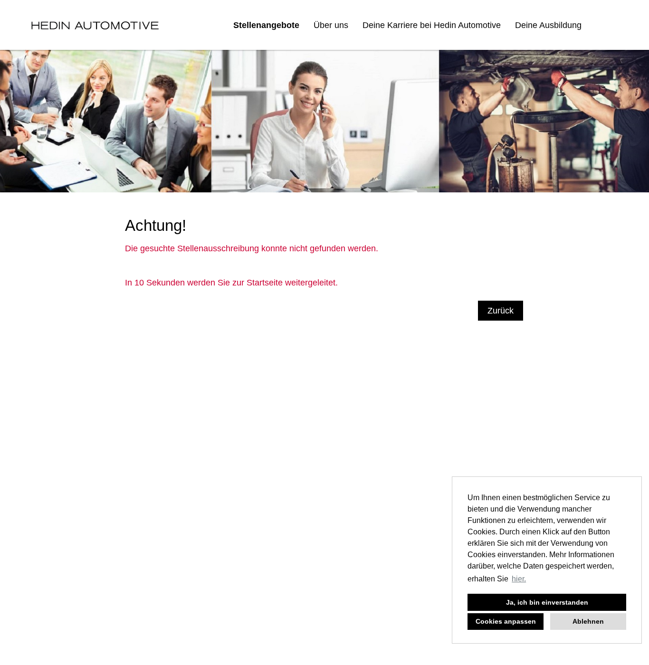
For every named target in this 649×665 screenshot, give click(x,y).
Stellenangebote (266, 25)
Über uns (331, 25)
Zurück (500, 310)
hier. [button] (519, 579)
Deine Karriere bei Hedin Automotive (432, 25)
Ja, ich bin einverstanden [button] (547, 602)
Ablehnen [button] (588, 621)
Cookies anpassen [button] (506, 621)
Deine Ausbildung (548, 25)
